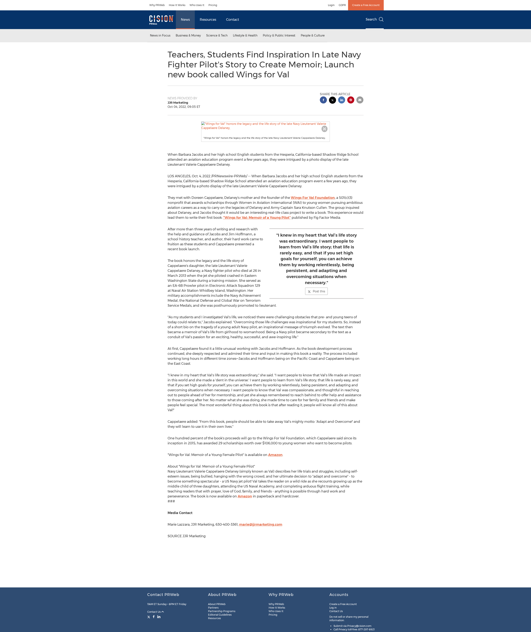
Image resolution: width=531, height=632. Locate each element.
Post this (319, 291)
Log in (333, 607)
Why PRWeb (157, 5)
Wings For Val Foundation (313, 198)
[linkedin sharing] (341, 100)
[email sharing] (359, 100)
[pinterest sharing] (350, 100)
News (185, 20)
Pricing (212, 5)
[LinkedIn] (159, 617)
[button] (265, 126)
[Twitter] (149, 617)
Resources (208, 20)
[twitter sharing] (332, 101)
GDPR (342, 5)
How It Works (177, 5)
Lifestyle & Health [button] (245, 35)
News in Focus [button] (160, 35)
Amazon (275, 455)
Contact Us (154, 611)
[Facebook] (154, 617)
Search (371, 19)
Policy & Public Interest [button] (279, 35)
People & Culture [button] (313, 35)
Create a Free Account (366, 5)
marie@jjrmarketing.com (260, 524)
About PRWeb (216, 604)
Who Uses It (197, 5)
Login (331, 5)
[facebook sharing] (323, 100)
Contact (232, 20)
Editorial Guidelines (220, 614)
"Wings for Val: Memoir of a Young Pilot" (257, 218)
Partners (213, 607)
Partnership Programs (221, 611)
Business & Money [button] (188, 35)
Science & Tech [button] (217, 35)
